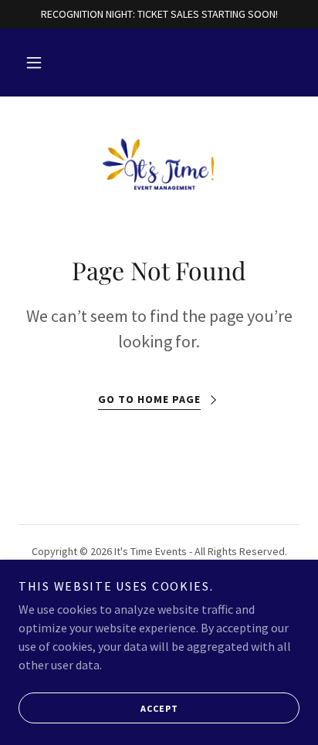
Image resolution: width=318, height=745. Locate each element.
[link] (159, 163)
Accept (159, 708)
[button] (34, 62)
